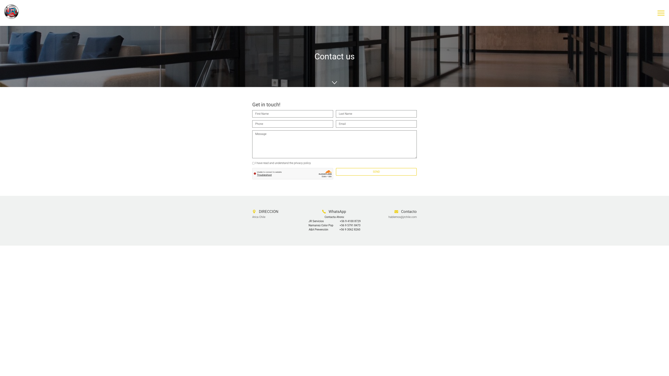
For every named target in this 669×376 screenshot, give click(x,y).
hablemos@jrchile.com (403, 217)
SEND (376, 171)
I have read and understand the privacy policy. (283, 163)
